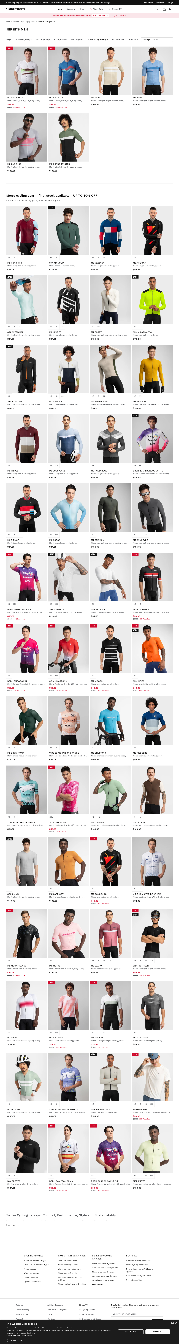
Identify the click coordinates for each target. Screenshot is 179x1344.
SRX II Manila (56, 609)
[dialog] (89, 1332)
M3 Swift (96, 97)
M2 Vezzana (97, 263)
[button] (60, 1335)
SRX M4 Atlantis (142, 332)
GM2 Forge (139, 822)
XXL (68, 257)
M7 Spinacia (98, 540)
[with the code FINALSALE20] (107, 15)
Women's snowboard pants (104, 1276)
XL (20, 257)
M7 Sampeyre (140, 540)
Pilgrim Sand (140, 1109)
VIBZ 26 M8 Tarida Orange (64, 753)
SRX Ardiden (98, 609)
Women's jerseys (31, 1273)
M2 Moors (96, 681)
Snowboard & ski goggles (103, 1280)
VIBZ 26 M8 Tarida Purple (63, 1109)
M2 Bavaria (55, 401)
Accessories (97, 1284)
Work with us (22, 1314)
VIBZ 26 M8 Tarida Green (21, 822)
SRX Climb (13, 894)
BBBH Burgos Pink (17, 681)
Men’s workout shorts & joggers (72, 1284)
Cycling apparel (33, 1255)
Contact (51, 1319)
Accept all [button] (158, 1332)
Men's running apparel (68, 1265)
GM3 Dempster (99, 401)
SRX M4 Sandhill (100, 1109)
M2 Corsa (54, 540)
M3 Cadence (14, 164)
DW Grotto (13, 1181)
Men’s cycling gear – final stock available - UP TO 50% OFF (51, 195)
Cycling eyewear (31, 1277)
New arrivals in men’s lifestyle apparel (139, 1270)
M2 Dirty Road (15, 753)
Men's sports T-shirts (67, 1273)
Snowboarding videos (91, 1319)
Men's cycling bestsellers (137, 1265)
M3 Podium (97, 1037)
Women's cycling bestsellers (138, 1261)
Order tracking (22, 1310)
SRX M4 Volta (56, 263)
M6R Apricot (56, 894)
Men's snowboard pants (103, 1272)
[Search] (158, 9)
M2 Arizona (139, 263)
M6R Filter (139, 1181)
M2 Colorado (99, 894)
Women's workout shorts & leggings (70, 1278)
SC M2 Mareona (58, 681)
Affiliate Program (55, 1305)
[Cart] (164, 9)
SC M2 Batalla (57, 822)
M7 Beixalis (139, 401)
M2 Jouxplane (57, 471)
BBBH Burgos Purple (19, 609)
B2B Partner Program (57, 1310)
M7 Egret (96, 332)
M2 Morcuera (141, 1037)
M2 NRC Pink (56, 1037)
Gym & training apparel (72, 1255)
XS (9, 257)
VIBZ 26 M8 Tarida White (147, 894)
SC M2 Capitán (141, 609)
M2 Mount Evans (16, 966)
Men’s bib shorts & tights (35, 1261)
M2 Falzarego (99, 471)
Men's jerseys (30, 1269)
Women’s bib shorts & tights (36, 1265)
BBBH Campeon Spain (61, 1181)
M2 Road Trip (14, 263)
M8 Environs (98, 753)
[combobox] (172, 1323)
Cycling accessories (32, 1281)
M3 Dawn (12, 1037)
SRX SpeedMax (15, 332)
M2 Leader (55, 332)
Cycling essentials (134, 1280)
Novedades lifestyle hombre (138, 1276)
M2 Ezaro (96, 966)
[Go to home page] (15, 9)
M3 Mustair (13, 1109)
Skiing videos (88, 1314)
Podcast (19, 1319)
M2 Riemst (13, 540)
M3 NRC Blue (56, 97)
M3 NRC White (15, 97)
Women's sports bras (67, 1261)
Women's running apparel (69, 1269)
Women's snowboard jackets (105, 1268)
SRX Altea (138, 681)
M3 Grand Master (59, 164)
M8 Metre (54, 966)
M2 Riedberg (140, 753)
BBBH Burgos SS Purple (104, 1181)
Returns (19, 1305)
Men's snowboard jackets (103, 1264)
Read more (31, 1333)
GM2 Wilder (98, 822)
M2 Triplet (13, 471)
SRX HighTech (141, 966)
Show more (11, 1225)
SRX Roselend (15, 401)
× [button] (176, 1323)
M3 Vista (138, 97)
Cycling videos (88, 1310)
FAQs (49, 1314)
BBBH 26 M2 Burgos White (148, 471)
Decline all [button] (130, 1332)
